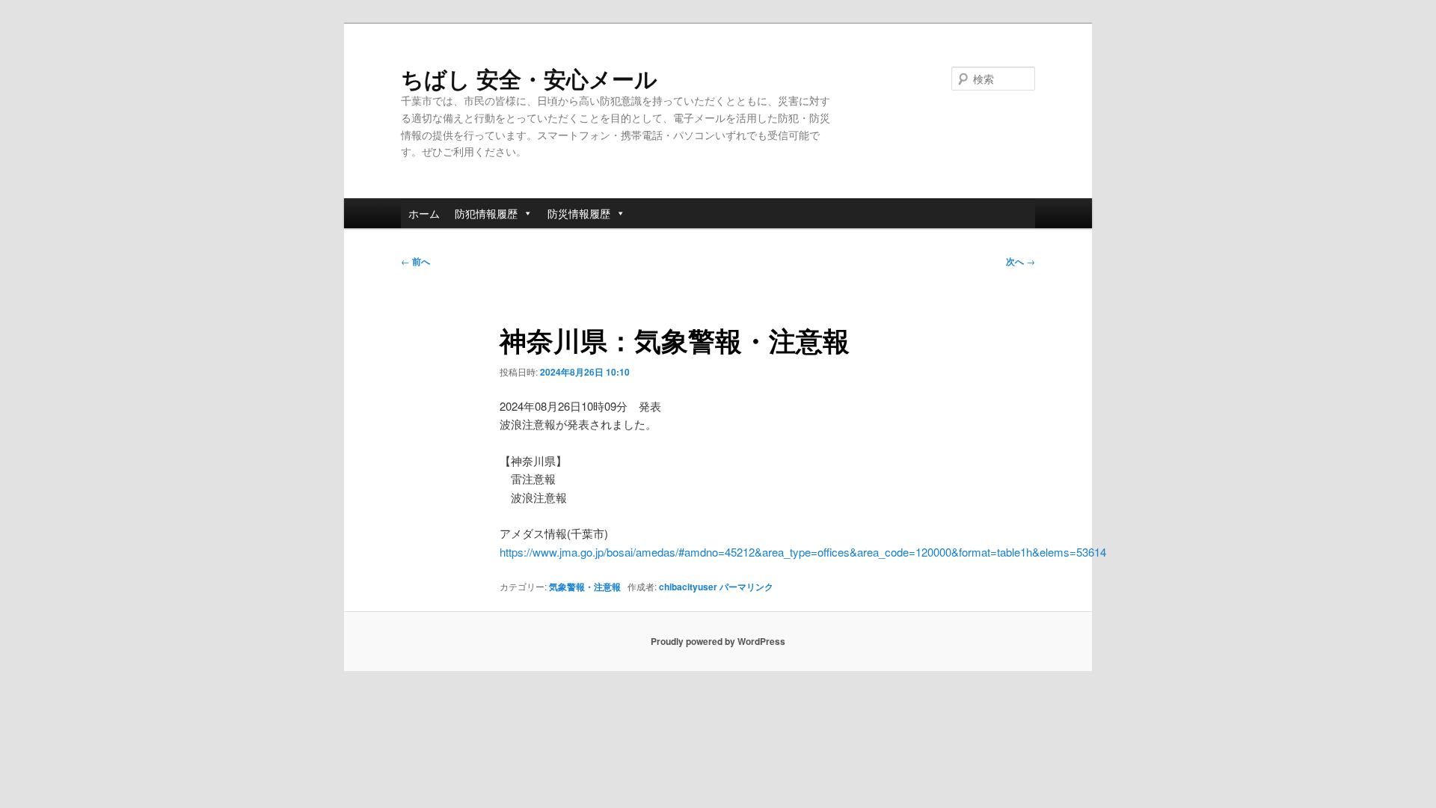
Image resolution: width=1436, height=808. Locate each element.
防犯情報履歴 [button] (486, 213)
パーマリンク (746, 586)
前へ (415, 261)
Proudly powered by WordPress (718, 641)
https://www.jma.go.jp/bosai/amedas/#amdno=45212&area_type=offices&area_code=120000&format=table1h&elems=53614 (803, 552)
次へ (1020, 261)
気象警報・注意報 (585, 586)
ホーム (424, 213)
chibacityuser (688, 586)
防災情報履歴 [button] (578, 213)
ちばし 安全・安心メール (529, 78)
